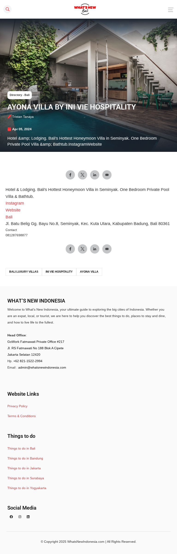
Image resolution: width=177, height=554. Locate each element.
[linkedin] (28, 517)
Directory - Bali (20, 95)
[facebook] (11, 517)
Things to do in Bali (21, 448)
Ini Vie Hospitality (59, 271)
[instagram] (19, 517)
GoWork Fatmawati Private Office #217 (35, 341)
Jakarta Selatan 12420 (23, 354)
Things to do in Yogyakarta (26, 488)
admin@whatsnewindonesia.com (42, 367)
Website (13, 210)
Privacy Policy (17, 406)
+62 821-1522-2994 (27, 361)
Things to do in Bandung (25, 458)
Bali (9, 217)
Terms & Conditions (21, 416)
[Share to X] (82, 174)
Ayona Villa (89, 271)
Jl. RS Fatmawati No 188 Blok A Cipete (35, 348)
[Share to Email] (107, 174)
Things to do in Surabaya (25, 478)
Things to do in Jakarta (24, 468)
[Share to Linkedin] (94, 174)
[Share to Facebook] (70, 174)
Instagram (15, 203)
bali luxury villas (23, 271)
